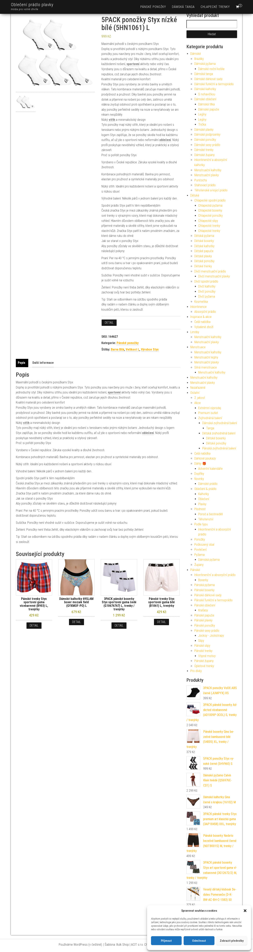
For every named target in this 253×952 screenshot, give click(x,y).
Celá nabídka (202, 322)
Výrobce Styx (150, 349)
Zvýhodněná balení (210, 418)
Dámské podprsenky (207, 134)
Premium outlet (208, 413)
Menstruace (198, 347)
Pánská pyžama (204, 585)
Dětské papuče (203, 251)
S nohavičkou (206, 94)
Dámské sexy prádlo (207, 145)
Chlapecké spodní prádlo (210, 200)
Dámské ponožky (205, 140)
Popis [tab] (21, 363)
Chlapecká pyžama (210, 205)
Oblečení (203, 499)
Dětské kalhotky (204, 246)
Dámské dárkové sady (208, 79)
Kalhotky (203, 494)
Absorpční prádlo (205, 312)
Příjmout (166, 941)
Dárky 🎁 (200, 463)
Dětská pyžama (204, 236)
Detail (109, 322)
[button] (245, 911)
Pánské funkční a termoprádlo (213, 600)
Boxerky (203, 580)
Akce (197, 403)
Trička (202, 124)
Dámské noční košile (211, 69)
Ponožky (199, 539)
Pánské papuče (204, 615)
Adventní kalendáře (210, 469)
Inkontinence (198, 307)
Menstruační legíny (206, 357)
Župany (199, 565)
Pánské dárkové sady (208, 595)
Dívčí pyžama (206, 296)
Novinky (199, 479)
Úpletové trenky (204, 666)
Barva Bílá (117, 349)
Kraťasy (203, 610)
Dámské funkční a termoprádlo (214, 84)
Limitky (194, 332)
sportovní (132, 64)
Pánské (195, 570)
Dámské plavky (203, 129)
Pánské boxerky (204, 590)
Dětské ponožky (204, 261)
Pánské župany (204, 661)
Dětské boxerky (204, 241)
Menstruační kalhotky (207, 170)
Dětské (194, 195)
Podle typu (201, 524)
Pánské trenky (203, 651)
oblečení (165, 140)
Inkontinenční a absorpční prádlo (215, 575)
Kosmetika (201, 301)
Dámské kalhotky (205, 89)
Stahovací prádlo (205, 185)
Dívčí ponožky (206, 291)
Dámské (195, 54)
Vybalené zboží (203, 327)
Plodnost (200, 509)
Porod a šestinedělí (210, 514)
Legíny (202, 114)
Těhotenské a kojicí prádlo (211, 190)
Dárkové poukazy (205, 458)
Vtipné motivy (207, 656)
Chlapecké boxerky (210, 210)
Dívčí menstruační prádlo (210, 271)
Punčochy (200, 180)
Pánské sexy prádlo (206, 630)
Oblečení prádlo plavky (32, 4)
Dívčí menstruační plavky (214, 276)
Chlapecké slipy (208, 221)
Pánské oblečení (204, 605)
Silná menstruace (205, 367)
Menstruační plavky (206, 175)
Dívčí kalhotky (206, 286)
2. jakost (199, 398)
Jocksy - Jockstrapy (211, 635)
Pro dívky (196, 671)
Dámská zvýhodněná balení (219, 423)
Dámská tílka (206, 104)
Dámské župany (204, 155)
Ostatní (194, 393)
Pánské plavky (203, 620)
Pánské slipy (202, 646)
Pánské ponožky (153, 7)
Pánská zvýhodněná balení (219, 448)
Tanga (210, 428)
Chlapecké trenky (215, 7)
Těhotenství (205, 519)
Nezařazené (197, 387)
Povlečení (200, 549)
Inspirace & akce (200, 317)
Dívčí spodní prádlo (206, 281)
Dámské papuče (208, 109)
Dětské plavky (203, 256)
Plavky (202, 504)
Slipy (201, 641)
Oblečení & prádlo (205, 489)
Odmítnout (199, 941)
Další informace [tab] (43, 363)
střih (112, 120)
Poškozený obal (204, 544)
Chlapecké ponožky (210, 215)
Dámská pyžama (205, 64)
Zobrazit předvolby (232, 941)
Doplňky (199, 474)
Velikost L (132, 349)
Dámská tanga (183, 7)
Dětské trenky (203, 266)
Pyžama (199, 555)
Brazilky (199, 59)
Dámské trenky (203, 150)
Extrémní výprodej (209, 408)
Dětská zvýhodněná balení (218, 433)
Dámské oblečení (205, 99)
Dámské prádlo (207, 484)
